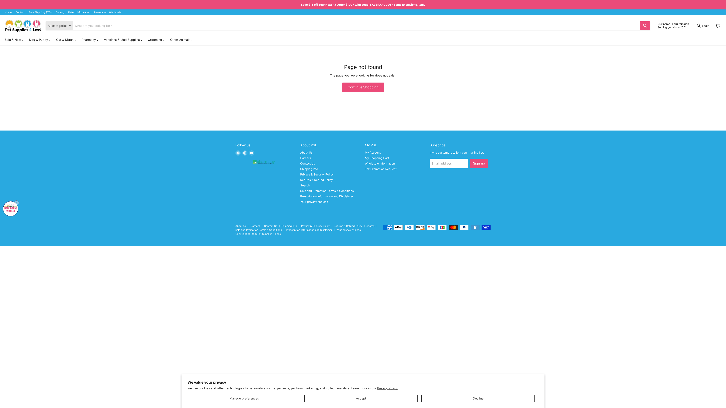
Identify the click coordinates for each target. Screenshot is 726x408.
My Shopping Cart (377, 158)
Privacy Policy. (387, 388)
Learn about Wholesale (107, 12)
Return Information (79, 12)
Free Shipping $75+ (40, 12)
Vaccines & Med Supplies (122, 40)
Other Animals (180, 40)
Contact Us (307, 163)
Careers (305, 158)
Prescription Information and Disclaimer (326, 196)
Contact (20, 12)
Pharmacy (89, 40)
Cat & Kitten (65, 40)
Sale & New (13, 40)
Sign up (479, 163)
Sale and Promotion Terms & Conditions (327, 191)
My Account (373, 152)
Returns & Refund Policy (316, 180)
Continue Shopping (363, 87)
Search (305, 185)
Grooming (155, 40)
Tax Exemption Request (380, 169)
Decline (478, 398)
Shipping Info (309, 169)
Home (8, 12)
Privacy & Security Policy (317, 174)
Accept (361, 398)
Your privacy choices (314, 202)
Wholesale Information (380, 163)
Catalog (60, 12)
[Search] (645, 25)
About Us (306, 152)
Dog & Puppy (39, 40)
